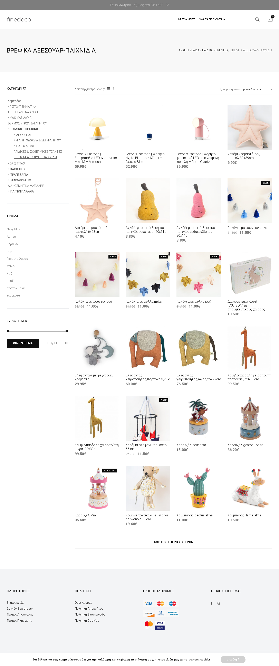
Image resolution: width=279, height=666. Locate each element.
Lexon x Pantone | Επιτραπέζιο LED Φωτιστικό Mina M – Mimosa (96, 158)
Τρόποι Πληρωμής (19, 620)
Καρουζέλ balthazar (191, 445)
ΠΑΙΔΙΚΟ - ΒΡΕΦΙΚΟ (215, 50)
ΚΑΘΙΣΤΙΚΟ (17, 169)
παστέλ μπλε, (16, 288)
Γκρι (10, 251)
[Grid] (108, 89)
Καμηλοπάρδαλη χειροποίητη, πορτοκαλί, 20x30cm (250, 377)
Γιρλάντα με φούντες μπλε (247, 228)
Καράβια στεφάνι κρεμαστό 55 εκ (146, 447)
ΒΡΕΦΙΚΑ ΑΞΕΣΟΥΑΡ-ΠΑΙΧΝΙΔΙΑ (35, 157)
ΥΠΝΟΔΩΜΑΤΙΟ (20, 180)
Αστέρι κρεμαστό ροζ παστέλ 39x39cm (244, 156)
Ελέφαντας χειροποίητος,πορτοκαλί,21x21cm (152, 377)
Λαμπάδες (15, 101)
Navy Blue (13, 229)
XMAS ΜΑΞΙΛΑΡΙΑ (19, 117)
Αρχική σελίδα (189, 50)
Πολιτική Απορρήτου (89, 608)
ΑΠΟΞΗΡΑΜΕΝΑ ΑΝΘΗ (23, 112)
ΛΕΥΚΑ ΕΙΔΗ (24, 135)
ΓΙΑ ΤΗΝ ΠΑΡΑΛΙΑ (22, 191)
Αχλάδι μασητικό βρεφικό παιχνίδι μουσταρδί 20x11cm (147, 230)
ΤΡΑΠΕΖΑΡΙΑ (19, 174)
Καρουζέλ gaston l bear (245, 445)
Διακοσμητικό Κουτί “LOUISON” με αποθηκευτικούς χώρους (246, 305)
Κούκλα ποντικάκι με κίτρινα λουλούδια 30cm (147, 517)
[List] (114, 89)
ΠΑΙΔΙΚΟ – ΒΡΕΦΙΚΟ (24, 129)
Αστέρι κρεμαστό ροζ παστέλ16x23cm (91, 230)
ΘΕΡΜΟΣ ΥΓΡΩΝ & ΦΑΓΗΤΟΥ (27, 123)
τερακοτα (13, 295)
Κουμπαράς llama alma (245, 515)
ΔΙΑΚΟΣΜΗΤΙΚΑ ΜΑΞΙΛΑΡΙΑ (26, 185)
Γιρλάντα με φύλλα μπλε (144, 301)
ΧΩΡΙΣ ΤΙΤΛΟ (16, 163)
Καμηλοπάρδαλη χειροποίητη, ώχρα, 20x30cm (97, 447)
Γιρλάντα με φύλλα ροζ (193, 301)
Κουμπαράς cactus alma (194, 515)
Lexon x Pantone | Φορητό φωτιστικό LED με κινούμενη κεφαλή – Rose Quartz (197, 158)
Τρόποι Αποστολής (20, 614)
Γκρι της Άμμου (17, 259)
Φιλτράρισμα (22, 343)
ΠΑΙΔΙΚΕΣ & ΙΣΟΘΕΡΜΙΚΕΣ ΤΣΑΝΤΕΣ (38, 151)
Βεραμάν (12, 244)
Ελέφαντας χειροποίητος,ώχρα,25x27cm (198, 377)
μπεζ (10, 281)
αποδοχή (233, 660)
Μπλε (11, 266)
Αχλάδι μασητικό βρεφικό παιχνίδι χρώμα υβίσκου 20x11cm (195, 231)
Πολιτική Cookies (87, 620)
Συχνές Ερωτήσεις (20, 608)
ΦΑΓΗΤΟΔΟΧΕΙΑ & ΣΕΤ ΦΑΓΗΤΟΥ (38, 140)
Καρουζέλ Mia (85, 515)
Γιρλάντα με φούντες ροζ (94, 301)
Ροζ (9, 273)
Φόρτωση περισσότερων (173, 542)
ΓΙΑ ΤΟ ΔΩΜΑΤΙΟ (27, 146)
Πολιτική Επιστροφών (90, 614)
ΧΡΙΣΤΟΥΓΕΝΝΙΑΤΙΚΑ (22, 106)
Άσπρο (11, 236)
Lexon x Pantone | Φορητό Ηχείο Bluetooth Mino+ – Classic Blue (145, 158)
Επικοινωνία (15, 602)
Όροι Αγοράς (83, 602)
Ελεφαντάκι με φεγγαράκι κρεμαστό (94, 377)
